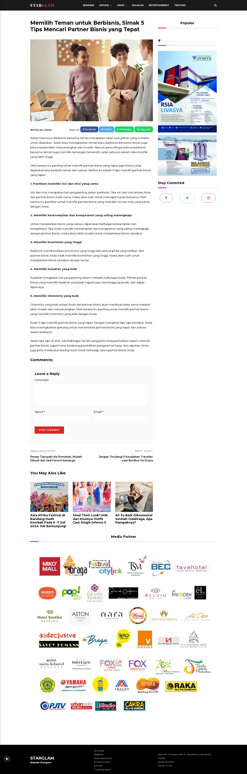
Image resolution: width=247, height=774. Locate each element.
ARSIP (120, 5)
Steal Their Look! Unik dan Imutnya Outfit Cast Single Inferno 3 (90, 518)
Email (98, 412)
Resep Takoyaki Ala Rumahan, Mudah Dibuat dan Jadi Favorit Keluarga (56, 456)
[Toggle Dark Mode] (7, 759)
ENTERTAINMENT (159, 5)
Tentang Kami (102, 769)
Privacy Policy (102, 762)
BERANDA (88, 5)
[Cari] (215, 5)
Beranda (99, 750)
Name (40, 412)
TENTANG (180, 5)
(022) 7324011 (166, 762)
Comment (42, 380)
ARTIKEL (104, 5)
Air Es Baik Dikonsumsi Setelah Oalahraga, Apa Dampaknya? (134, 518)
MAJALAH (138, 5)
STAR (42, 5)
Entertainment (103, 758)
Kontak (98, 765)
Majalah (99, 754)
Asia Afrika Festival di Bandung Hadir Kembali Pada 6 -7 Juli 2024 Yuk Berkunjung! (48, 520)
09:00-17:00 (165, 765)
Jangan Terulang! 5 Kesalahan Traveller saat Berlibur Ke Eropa (126, 456)
